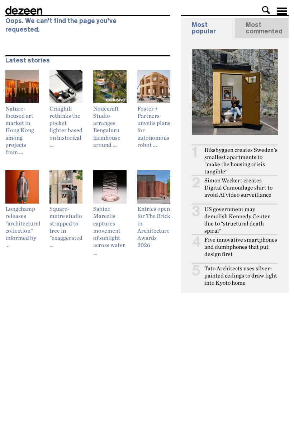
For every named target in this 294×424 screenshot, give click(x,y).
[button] (266, 10)
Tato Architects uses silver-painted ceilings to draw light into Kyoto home (240, 275)
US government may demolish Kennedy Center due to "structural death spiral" (237, 220)
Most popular (204, 28)
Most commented (264, 28)
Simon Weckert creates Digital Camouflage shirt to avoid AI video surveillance (238, 187)
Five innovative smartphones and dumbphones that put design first (240, 246)
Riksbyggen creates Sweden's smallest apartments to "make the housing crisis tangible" (241, 160)
